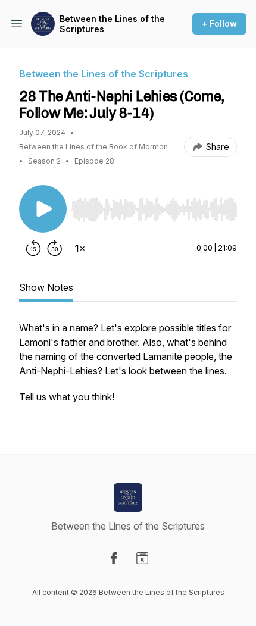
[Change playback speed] (80, 248)
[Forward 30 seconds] (54, 248)
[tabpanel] (128, 368)
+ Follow (219, 23)
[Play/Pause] (43, 209)
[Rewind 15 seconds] (33, 248)
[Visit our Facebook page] (114, 558)
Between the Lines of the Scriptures (112, 24)
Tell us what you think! (66, 397)
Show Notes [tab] (46, 287)
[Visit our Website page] (142, 558)
